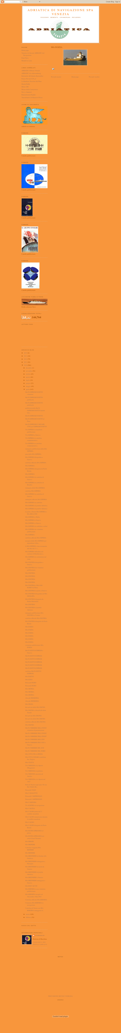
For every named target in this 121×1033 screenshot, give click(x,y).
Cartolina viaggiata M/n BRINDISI (33, 848)
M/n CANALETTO (31, 793)
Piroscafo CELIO (30, 790)
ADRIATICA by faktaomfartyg (31, 73)
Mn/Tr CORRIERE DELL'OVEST (36, 733)
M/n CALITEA (30, 808)
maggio (28, 386)
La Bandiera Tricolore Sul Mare (32, 81)
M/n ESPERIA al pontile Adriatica (36, 505)
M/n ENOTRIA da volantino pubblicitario (34, 569)
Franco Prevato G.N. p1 (29, 79)
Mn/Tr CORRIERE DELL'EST (35, 739)
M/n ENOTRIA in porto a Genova (36, 591)
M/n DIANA (29, 704)
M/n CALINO (29, 822)
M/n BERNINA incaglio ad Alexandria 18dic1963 (34, 895)
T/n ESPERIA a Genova (32, 435)
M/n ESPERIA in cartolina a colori (36, 526)
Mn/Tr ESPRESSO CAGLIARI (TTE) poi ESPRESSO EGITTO (36, 425)
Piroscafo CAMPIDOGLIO (33, 796)
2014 (26, 353)
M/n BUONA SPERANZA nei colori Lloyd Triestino (34, 837)
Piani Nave (25, 58)
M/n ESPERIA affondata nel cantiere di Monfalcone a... (34, 552)
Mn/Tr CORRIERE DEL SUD (34, 748)
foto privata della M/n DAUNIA (35, 707)
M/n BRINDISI (30, 844)
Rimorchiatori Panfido (29, 95)
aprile (28, 389)
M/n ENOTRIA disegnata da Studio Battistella (34, 600)
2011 (26, 362)
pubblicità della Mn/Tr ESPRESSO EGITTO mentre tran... (35, 410)
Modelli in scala (27, 61)
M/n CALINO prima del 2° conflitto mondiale (33, 812)
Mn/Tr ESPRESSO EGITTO (34, 416)
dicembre (29, 368)
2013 (26, 356)
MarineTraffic (26, 84)
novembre (29, 371)
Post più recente (56, 77)
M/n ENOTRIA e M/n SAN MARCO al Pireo (33, 586)
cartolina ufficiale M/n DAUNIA (35, 722)
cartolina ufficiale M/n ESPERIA (35, 463)
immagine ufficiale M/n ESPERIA (36, 499)
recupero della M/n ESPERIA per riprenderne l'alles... (35, 542)
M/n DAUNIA (29, 725)
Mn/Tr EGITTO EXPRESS (33, 656)
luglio (28, 380)
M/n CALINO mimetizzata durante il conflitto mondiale (36, 818)
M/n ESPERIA (30, 466)
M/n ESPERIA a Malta (32, 517)
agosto (28, 377)
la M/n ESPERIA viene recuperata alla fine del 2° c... (36, 547)
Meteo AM (25, 87)
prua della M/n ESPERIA (33, 454)
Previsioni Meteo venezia (60, 996)
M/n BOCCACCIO (31, 886)
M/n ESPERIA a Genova (33, 520)
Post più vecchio (94, 77)
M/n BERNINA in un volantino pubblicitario (35, 890)
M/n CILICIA (29, 762)
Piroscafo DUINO (30, 683)
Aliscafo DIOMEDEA (32, 698)
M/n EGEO (28, 679)
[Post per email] (53, 68)
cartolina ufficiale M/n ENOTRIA (36, 618)
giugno (28, 383)
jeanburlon (39, 935)
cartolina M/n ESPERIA (33, 491)
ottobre (28, 374)
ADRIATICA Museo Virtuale (31, 70)
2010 (26, 365)
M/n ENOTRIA (30, 573)
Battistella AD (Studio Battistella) (32, 76)
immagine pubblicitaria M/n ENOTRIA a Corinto (34, 614)
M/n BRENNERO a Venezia (34, 877)
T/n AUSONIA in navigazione (34, 805)
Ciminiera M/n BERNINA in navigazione (34, 904)
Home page (75, 77)
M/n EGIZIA (29, 627)
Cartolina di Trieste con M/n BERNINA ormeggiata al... (34, 909)
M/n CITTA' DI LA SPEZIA (34, 754)
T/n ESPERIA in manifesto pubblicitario (33, 430)
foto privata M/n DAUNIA (33, 716)
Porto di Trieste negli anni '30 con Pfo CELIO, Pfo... (36, 786)
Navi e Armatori (27, 92)
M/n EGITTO (29, 676)
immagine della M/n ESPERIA (35, 488)
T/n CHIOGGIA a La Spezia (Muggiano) (34, 766)
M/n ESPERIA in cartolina (33, 502)
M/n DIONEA (29, 689)
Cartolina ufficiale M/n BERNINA (36, 900)
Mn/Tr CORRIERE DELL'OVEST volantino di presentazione (36, 729)
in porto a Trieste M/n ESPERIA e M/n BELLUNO (36, 513)
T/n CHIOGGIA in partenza (34, 771)
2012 (26, 359)
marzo (28, 914)
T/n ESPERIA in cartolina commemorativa (33, 439)
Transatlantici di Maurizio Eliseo (32, 97)
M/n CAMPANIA (30, 802)
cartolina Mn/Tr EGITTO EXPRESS (33, 672)
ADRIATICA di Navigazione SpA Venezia (61, 12)
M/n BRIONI (29, 841)
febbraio (29, 917)
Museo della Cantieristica (30, 89)
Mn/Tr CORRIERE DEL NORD (35, 751)
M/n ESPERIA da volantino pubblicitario (34, 530)
